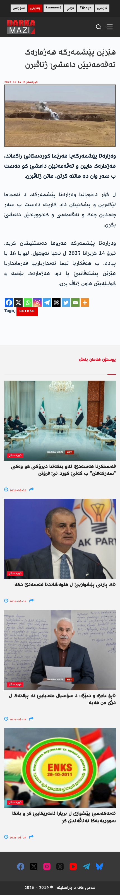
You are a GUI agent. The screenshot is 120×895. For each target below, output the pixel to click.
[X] (18, 302)
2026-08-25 (17, 720)
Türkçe (86, 8)
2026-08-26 (17, 490)
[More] (85, 302)
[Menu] (110, 27)
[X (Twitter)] (33, 866)
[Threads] (56, 302)
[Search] (98, 26)
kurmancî (53, 8)
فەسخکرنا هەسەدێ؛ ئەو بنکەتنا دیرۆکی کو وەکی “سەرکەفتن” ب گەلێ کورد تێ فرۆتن (63, 470)
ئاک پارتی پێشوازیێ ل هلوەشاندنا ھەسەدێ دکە (65, 585)
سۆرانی (19, 8)
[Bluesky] (99, 866)
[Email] (75, 302)
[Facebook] (9, 302)
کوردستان (32, 82)
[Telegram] (47, 302)
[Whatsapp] (28, 302)
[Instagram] (37, 302)
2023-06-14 (12, 82)
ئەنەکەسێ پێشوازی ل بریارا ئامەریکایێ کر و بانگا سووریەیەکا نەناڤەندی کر (64, 817)
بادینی (35, 8)
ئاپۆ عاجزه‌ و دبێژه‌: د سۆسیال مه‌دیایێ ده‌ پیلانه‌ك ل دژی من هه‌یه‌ (62, 699)
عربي (70, 8)
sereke (27, 311)
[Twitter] (66, 302)
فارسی (102, 8)
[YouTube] (73, 866)
